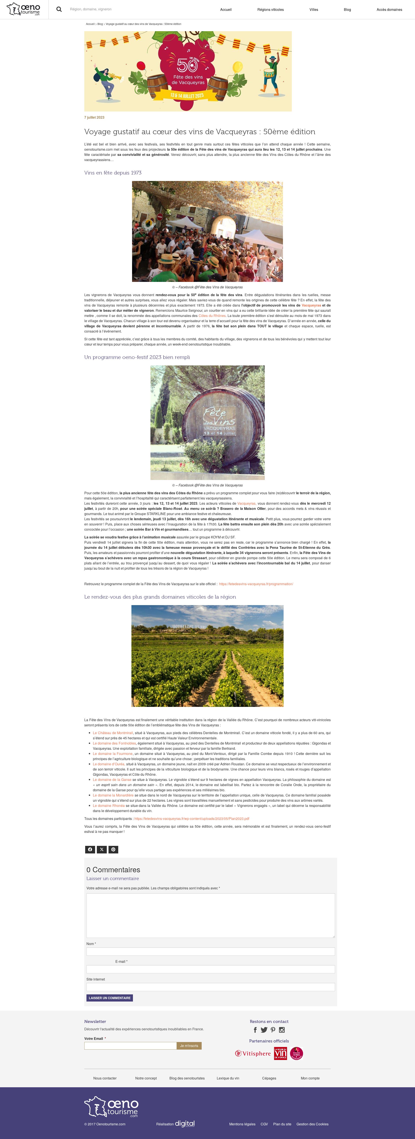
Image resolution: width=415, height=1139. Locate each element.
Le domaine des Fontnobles (114, 743)
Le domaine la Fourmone (113, 753)
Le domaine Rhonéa (109, 805)
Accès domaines (389, 9)
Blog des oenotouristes (187, 1078)
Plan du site (282, 1123)
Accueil (226, 9)
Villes (314, 9)
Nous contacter (105, 1078)
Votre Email (95, 1038)
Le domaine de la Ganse (112, 779)
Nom (91, 943)
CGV (264, 1123)
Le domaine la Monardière (113, 795)
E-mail (121, 961)
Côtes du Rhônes (212, 315)
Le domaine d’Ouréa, (109, 763)
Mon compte (310, 1078)
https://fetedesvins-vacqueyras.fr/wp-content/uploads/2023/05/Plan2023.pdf (191, 818)
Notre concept (146, 1078)
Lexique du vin (228, 1078)
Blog (347, 9)
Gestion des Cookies (313, 1123)
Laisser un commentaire (110, 998)
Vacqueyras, (246, 503)
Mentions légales (242, 1123)
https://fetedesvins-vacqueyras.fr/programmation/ (256, 583)
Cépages (269, 1078)
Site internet (95, 979)
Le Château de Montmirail (113, 732)
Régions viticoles (270, 9)
